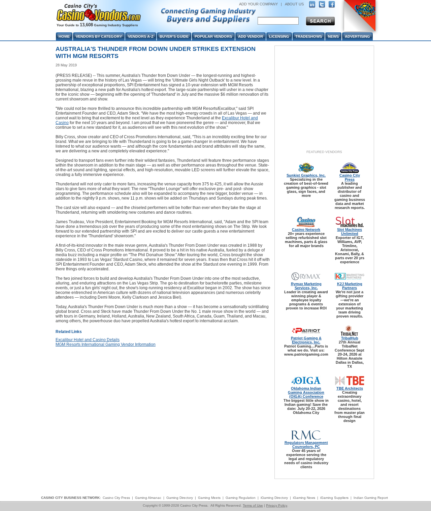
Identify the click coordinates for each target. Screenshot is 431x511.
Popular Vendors (213, 36)
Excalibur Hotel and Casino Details (88, 339)
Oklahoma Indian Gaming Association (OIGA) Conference (306, 392)
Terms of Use (253, 505)
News (333, 36)
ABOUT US (294, 4)
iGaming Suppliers (334, 498)
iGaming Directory (274, 498)
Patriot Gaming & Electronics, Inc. (306, 340)
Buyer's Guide (174, 36)
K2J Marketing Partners (349, 286)
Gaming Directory (179, 498)
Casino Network (306, 230)
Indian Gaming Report (371, 498)
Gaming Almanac (148, 498)
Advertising (357, 36)
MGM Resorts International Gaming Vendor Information (106, 344)
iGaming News (304, 498)
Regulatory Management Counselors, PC (306, 445)
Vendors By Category (99, 36)
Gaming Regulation (241, 498)
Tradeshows (308, 36)
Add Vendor (250, 36)
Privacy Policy (276, 505)
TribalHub (349, 338)
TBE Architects (349, 388)
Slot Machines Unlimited (349, 232)
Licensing (279, 36)
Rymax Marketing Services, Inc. (306, 286)
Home (64, 36)
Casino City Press (349, 177)
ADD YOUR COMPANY (258, 4)
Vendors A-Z (141, 36)
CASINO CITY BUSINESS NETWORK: (71, 498)
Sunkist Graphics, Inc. (306, 175)
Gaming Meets (209, 498)
